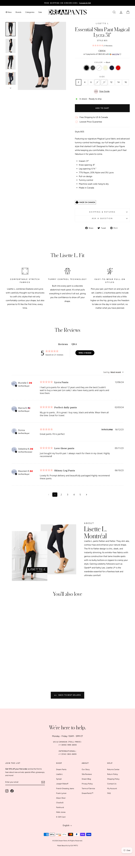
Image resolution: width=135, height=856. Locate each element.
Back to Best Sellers (69, 695)
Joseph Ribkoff (62, 784)
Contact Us (111, 784)
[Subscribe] (43, 782)
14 (118, 82)
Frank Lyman (61, 793)
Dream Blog (86, 779)
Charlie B (59, 803)
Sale (40, 12)
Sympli (59, 779)
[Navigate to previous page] (48, 494)
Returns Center (113, 769)
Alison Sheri (61, 798)
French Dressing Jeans (65, 788)
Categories (29, 12)
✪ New (9, 12)
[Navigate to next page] (86, 494)
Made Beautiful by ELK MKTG (67, 845)
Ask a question (102, 218)
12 (111, 82)
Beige (105, 67)
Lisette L (102, 23)
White (99, 67)
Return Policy (112, 774)
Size (102, 77)
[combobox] (113, 372)
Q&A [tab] (74, 344)
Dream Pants (61, 769)
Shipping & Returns (102, 212)
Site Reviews (87, 774)
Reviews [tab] (63, 344)
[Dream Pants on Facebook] (12, 791)
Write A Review (85, 352)
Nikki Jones (60, 812)
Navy (111, 67)
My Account (112, 788)
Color (102, 62)
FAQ (109, 793)
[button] (102, 54)
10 (104, 82)
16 (126, 82)
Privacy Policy (87, 784)
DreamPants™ (87, 793)
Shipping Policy (113, 779)
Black (86, 67)
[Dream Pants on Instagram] (6, 791)
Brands (18, 12)
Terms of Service (88, 788)
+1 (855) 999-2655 (67, 745)
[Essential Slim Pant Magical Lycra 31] (11, 664)
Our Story (86, 769)
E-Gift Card (60, 817)
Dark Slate (92, 67)
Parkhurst (60, 807)
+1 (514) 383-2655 (67, 754)
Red (118, 67)
